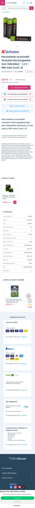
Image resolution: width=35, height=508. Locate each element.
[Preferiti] (27, 2)
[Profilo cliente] (24, 2)
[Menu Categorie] (2, 2)
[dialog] (17, 499)
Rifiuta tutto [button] (17, 502)
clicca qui (24, 337)
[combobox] (17, 8)
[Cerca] (31, 8)
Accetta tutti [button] (17, 498)
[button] (28, 296)
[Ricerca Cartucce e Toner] (3, 8)
